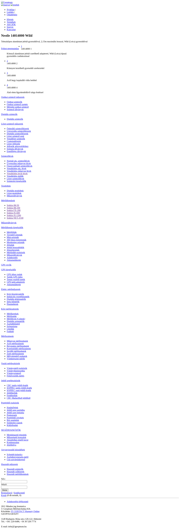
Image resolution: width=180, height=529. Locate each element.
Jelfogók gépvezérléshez (17, 146)
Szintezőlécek (7, 156)
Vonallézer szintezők (16, 139)
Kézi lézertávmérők (15, 294)
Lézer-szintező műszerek (12, 124)
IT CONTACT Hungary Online (25, 511)
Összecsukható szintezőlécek (19, 166)
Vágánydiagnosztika (16, 371)
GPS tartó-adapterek (16, 282)
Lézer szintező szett (15, 136)
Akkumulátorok (14, 260)
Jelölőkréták (12, 393)
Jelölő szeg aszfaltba (16, 410)
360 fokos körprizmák (16, 240)
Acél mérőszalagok (15, 343)
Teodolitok (6, 186)
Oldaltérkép (12, 14)
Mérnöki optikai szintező (18, 107)
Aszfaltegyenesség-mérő (17, 457)
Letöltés (10, 12)
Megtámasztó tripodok (17, 435)
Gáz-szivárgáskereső (16, 459)
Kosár (3, 495)
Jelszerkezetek (13, 250)
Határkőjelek (12, 407)
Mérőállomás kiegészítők (12, 227)
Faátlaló (10, 331)
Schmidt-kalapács (14, 454)
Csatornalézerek (14, 141)
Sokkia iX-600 (13, 213)
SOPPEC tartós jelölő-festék (19, 388)
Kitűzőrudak (12, 425)
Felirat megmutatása (10, 48)
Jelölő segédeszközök (10, 380)
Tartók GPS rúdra (14, 277)
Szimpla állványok (15, 149)
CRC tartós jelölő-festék (17, 385)
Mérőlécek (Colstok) (16, 319)
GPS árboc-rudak (14, 274)
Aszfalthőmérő (13, 324)
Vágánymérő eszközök (17, 368)
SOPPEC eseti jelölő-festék (19, 390)
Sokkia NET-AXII (15, 218)
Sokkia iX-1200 (14, 215)
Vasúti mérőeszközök (10, 363)
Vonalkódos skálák (15, 176)
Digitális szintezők (9, 114)
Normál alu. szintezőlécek (18, 161)
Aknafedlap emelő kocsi (17, 440)
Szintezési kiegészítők (16, 181)
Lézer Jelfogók (13, 144)
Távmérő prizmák (14, 235)
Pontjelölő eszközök (10, 403)
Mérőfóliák (12, 232)
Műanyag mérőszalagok (17, 341)
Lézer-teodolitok (14, 193)
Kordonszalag (13, 442)
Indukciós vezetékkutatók (18, 296)
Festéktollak (12, 395)
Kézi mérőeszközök (10, 309)
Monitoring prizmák (15, 242)
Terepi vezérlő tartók (16, 279)
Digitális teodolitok (15, 190)
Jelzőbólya (11, 445)
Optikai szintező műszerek (12, 97)
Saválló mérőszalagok (16, 351)
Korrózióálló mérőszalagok (19, 348)
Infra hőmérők (13, 301)
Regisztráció (6, 493)
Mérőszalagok (7, 336)
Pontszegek (12, 415)
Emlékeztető (19, 493)
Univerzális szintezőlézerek (19, 131)
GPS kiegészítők (8, 269)
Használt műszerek (9, 464)
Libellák (10, 329)
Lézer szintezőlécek (15, 178)
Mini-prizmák (13, 237)
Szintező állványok (15, 109)
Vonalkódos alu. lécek (16, 168)
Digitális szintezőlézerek (17, 133)
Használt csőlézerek (15, 471)
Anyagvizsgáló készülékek (13, 450)
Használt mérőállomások (18, 474)
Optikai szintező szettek (17, 104)
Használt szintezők (15, 469)
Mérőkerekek (13, 314)
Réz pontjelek (13, 420)
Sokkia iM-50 (13, 205)
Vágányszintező (14, 373)
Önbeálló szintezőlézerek (18, 128)
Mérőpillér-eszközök (16, 252)
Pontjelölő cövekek (15, 417)
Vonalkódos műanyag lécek (19, 171)
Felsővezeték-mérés (15, 376)
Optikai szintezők (14, 102)
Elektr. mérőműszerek (10, 289)
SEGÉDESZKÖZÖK (11, 430)
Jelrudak (10, 245)
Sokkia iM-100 (13, 208)
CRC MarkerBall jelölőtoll (18, 398)
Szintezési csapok (14, 423)
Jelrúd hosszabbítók (15, 247)
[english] (15, 5)
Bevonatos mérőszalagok (18, 346)
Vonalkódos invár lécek (17, 173)
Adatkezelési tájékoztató (17, 501)
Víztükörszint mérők (16, 358)
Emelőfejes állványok (16, 151)
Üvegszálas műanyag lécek (19, 163)
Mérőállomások (8, 200)
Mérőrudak (12, 316)
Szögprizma (12, 326)
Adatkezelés (12, 257)
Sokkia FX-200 (14, 210)
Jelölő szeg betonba (15, 412)
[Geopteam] (7, 2)
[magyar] (5, 5)
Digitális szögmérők (15, 321)
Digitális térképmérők (16, 299)
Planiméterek (12, 304)
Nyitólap (10, 9)
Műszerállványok (14, 196)
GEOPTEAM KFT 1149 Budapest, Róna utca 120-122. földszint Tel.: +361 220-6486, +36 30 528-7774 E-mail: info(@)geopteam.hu (21, 520)
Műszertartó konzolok (16, 437)
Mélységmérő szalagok (17, 356)
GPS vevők (6, 265)
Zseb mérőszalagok (15, 353)
